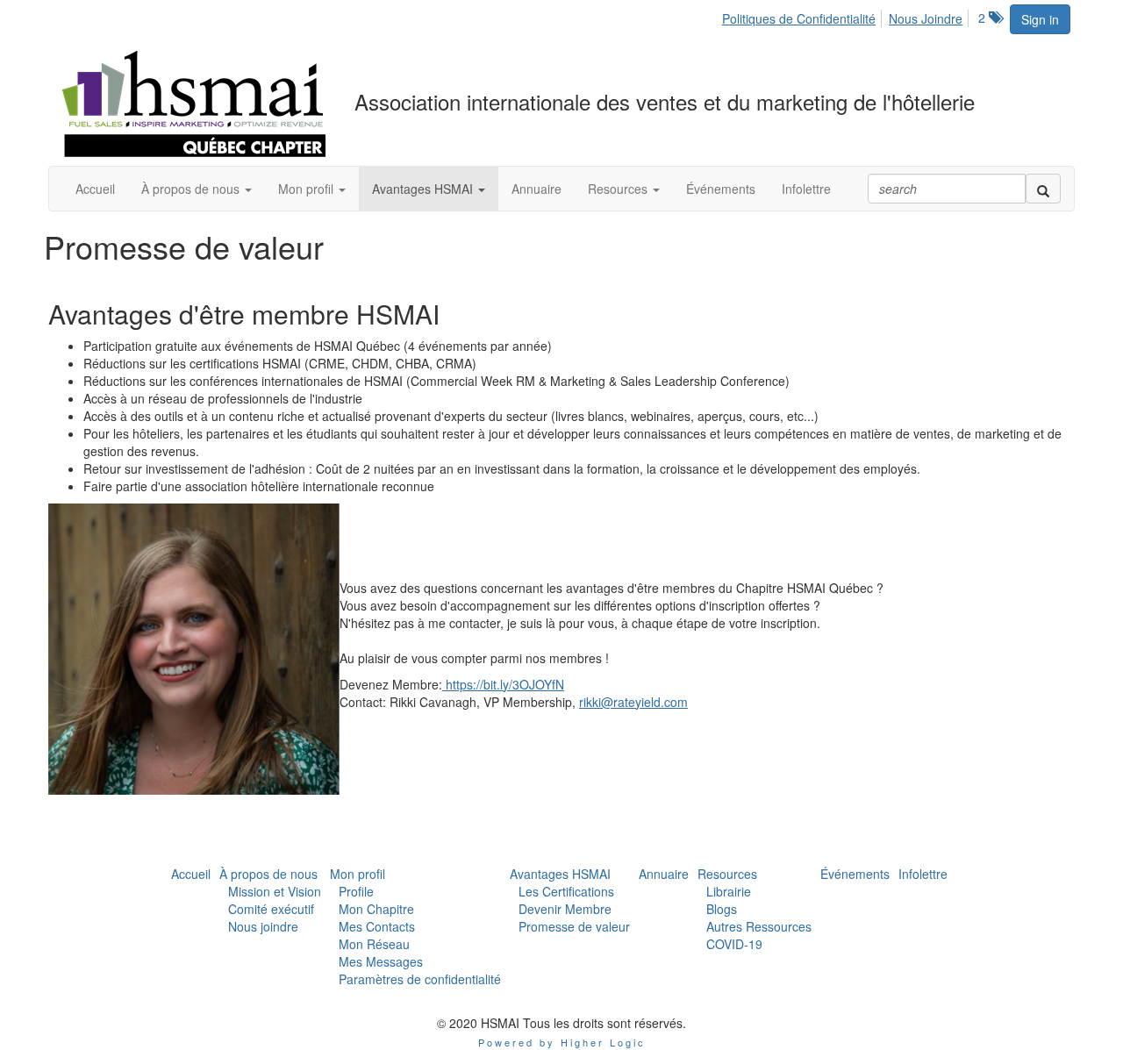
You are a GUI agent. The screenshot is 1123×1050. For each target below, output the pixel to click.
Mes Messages (381, 961)
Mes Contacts (377, 926)
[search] (1043, 189)
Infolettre (923, 873)
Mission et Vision (274, 891)
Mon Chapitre (376, 909)
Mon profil (357, 873)
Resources (727, 873)
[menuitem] (803, 15)
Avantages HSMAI (560, 873)
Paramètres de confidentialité (420, 979)
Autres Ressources (759, 926)
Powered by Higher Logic (562, 1042)
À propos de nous (268, 873)
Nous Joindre (925, 18)
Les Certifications (566, 891)
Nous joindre (263, 926)
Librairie (728, 891)
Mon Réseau (374, 944)
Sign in (1040, 19)
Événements (855, 873)
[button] (196, 189)
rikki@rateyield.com (633, 702)
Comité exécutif (271, 909)
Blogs (721, 909)
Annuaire (664, 873)
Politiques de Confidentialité (799, 18)
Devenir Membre (565, 909)
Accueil (191, 873)
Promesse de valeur (574, 926)
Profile (356, 891)
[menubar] (847, 15)
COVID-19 (734, 944)
